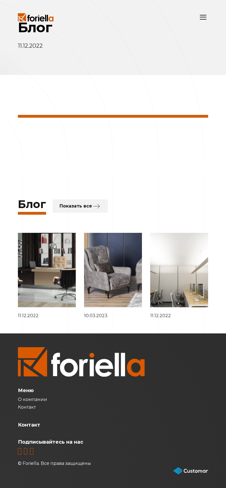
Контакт (27, 407)
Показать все (76, 206)
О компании (32, 399)
